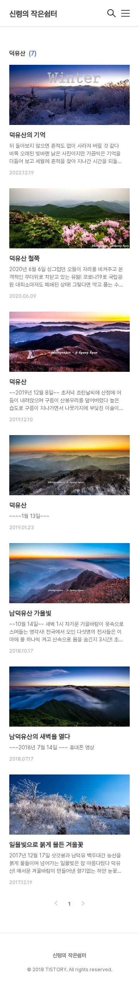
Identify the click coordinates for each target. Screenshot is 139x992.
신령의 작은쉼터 (33, 14)
